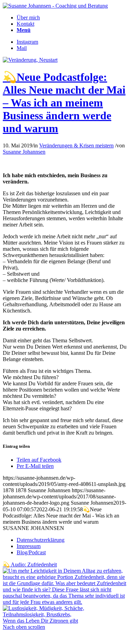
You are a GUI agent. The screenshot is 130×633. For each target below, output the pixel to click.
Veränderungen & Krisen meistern (76, 145)
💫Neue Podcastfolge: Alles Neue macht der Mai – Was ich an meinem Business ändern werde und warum (64, 103)
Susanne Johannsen (24, 152)
